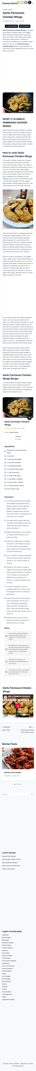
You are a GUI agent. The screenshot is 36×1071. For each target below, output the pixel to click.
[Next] (30, 765)
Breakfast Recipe (7, 943)
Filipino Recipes (7, 955)
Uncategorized (7, 994)
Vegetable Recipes (8, 999)
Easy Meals (6, 953)
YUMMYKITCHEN (9, 21)
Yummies (8, 775)
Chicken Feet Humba (12, 772)
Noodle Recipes (7, 968)
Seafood (5, 986)
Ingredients (6, 963)
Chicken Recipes (7, 9)
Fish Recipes (6, 958)
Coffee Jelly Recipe (8, 869)
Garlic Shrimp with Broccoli (11, 866)
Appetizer (5, 935)
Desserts (5, 950)
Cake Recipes (6, 945)
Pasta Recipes (7, 971)
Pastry (4, 974)
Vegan (4, 997)
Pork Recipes (6, 976)
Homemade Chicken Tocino (11, 859)
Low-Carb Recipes (8, 966)
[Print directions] (29, 418)
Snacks (4, 989)
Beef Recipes (6, 937)
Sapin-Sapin (6, 728)
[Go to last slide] (5, 765)
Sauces (4, 984)
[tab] (14, 784)
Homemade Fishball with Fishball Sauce (27, 729)
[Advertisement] (18, 73)
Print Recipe (25, 26)
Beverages (5, 940)
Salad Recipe (6, 981)
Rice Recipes (6, 979)
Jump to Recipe (12, 26)
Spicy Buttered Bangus (9, 862)
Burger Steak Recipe (9, 856)
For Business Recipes (9, 961)
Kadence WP (19, 1066)
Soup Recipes (6, 992)
